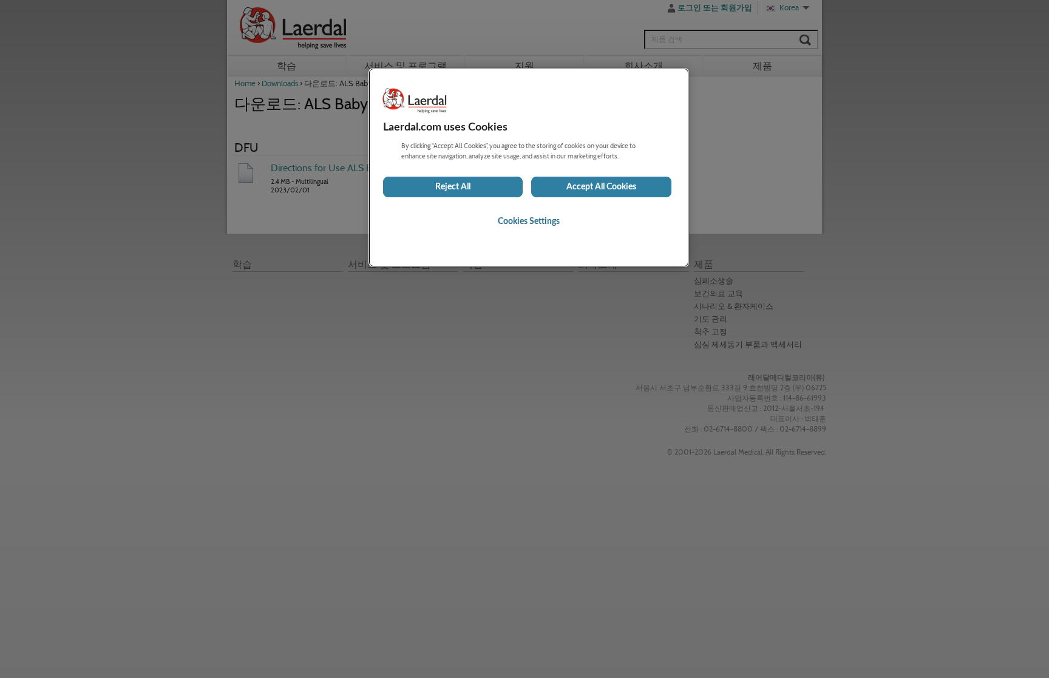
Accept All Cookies (601, 187)
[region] (528, 167)
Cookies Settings (529, 221)
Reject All (452, 187)
